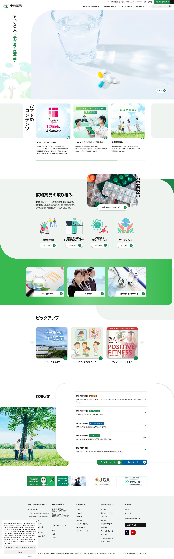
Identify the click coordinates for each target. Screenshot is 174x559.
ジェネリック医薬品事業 (90, 6)
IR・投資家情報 (112, 2)
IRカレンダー (104, 527)
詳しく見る (47, 245)
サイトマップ (39, 553)
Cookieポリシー (93, 553)
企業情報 (138, 6)
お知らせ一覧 (133, 462)
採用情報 (121, 2)
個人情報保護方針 (49, 553)
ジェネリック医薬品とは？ (35, 509)
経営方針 (103, 509)
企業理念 (79, 513)
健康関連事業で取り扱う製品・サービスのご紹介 (59, 510)
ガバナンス (55, 537)
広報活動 (79, 520)
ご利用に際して (83, 553)
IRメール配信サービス (107, 531)
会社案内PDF (80, 527)
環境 (53, 530)
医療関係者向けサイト (162, 2)
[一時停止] (164, 90)
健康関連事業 (109, 6)
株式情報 (103, 520)
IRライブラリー (105, 516)
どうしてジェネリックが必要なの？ (39, 513)
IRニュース (104, 534)
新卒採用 (127, 509)
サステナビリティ (124, 6)
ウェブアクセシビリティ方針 (107, 553)
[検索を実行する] (170, 6)
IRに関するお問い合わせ (108, 538)
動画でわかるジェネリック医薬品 (39, 516)
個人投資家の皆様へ (107, 524)
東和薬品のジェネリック (111, 207)
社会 (53, 534)
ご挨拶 (78, 509)
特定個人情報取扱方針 (62, 553)
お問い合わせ (130, 2)
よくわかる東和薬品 (82, 524)
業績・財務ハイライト (107, 513)
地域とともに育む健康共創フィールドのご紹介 (60, 515)
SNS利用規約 (74, 553)
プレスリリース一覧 (107, 462)
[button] (32, 342)
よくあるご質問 (105, 542)
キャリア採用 (128, 513)
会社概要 (79, 516)
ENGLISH (139, 2)
